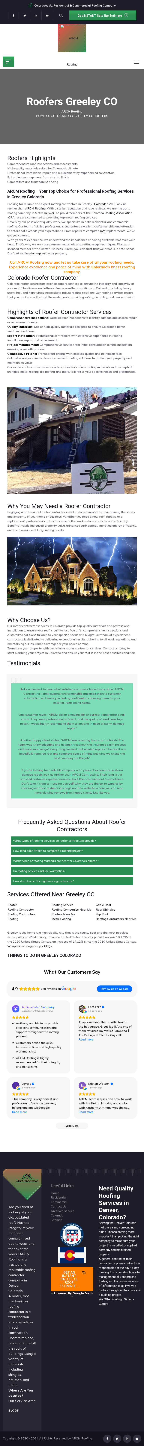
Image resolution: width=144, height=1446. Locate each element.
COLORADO (60, 116)
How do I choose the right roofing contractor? (43, 881)
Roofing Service (62, 905)
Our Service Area (22, 1401)
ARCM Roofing (35, 208)
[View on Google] (82, 1009)
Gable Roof (103, 905)
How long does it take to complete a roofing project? (48, 851)
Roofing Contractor (21, 909)
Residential (58, 1197)
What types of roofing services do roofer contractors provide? (54, 840)
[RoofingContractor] (71, 1234)
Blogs (48, 946)
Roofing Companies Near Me (72, 909)
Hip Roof (102, 914)
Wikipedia (14, 946)
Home (55, 1193)
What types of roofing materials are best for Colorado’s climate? (56, 861)
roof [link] (103, 231)
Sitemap (56, 1220)
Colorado (130, 1223)
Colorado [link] (100, 204)
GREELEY (81, 116)
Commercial (59, 1202)
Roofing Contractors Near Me (116, 919)
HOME (40, 116)
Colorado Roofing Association (112, 213)
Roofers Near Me (63, 914)
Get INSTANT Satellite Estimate (100, 15)
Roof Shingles (105, 909)
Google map (33, 946)
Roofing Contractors (21, 914)
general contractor (113, 1259)
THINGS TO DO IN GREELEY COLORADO (44, 955)
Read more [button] (86, 1039)
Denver (119, 1223)
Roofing (13, 919)
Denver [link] (49, 213)
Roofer (12, 905)
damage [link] (35, 253)
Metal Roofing (61, 919)
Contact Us (58, 1206)
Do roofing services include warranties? (39, 871)
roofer (16, 1296)
